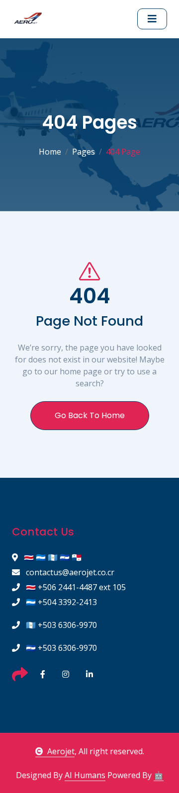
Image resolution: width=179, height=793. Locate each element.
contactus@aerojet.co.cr (69, 572)
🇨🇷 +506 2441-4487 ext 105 (75, 587)
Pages (83, 151)
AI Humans (85, 775)
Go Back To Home (90, 415)
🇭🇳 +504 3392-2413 (60, 602)
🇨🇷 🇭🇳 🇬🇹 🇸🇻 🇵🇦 (52, 557)
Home (50, 151)
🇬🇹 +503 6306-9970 (60, 624)
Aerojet (61, 751)
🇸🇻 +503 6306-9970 (60, 647)
